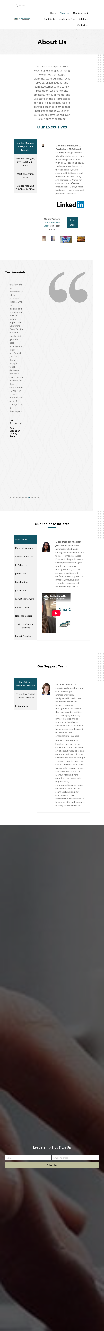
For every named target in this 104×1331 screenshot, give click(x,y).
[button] (10, 497)
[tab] (25, 146)
